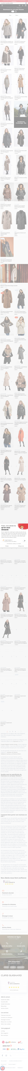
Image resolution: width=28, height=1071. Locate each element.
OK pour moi (21, 546)
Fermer (7, 546)
